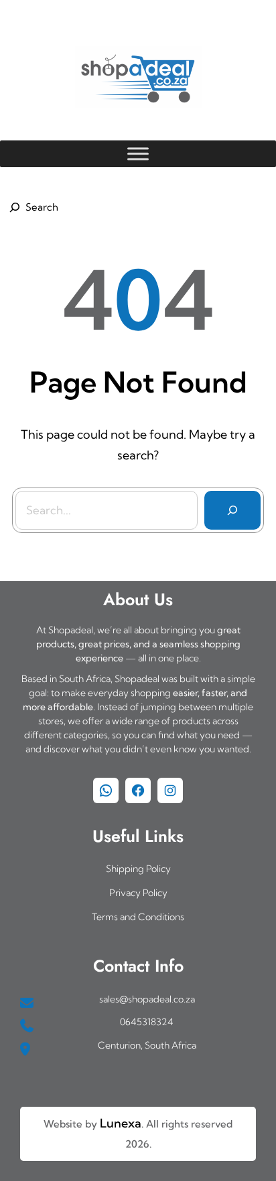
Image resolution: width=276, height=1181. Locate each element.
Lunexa (120, 1123)
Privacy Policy (138, 893)
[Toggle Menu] (138, 153)
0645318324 (147, 1022)
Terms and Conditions (138, 917)
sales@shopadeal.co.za (147, 999)
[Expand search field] (31, 207)
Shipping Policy (138, 869)
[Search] (232, 510)
